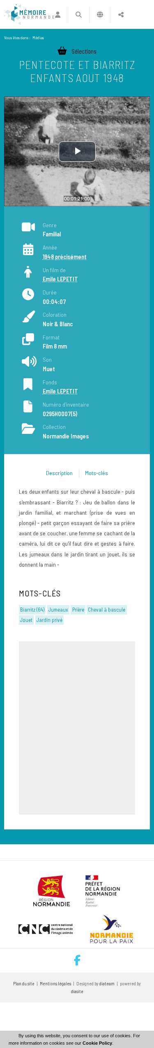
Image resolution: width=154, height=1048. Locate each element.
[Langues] (100, 14)
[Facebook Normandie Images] (77, 960)
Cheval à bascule (106, 609)
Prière (78, 609)
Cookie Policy (97, 1043)
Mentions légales (55, 983)
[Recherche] (78, 14)
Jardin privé (49, 620)
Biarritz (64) (32, 609)
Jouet (26, 620)
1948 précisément (65, 256)
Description (59, 472)
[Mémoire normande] (29, 14)
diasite (77, 991)
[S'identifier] (57, 14)
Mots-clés (96, 472)
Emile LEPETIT (60, 279)
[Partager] (121, 14)
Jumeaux (58, 609)
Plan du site (23, 983)
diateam (107, 983)
